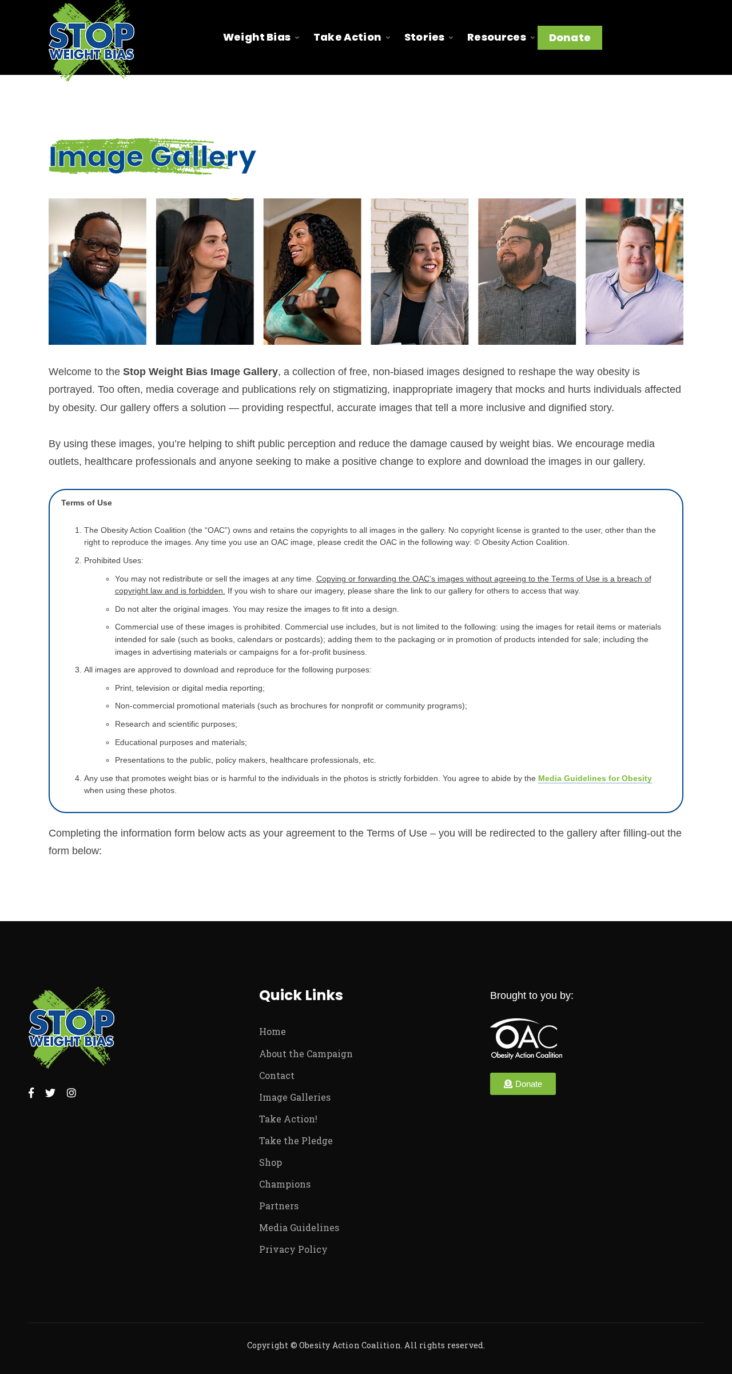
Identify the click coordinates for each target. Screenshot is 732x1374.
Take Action (347, 37)
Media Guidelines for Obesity (595, 778)
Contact (277, 1075)
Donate (570, 37)
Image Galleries (295, 1097)
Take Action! (288, 1119)
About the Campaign (306, 1054)
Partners (279, 1206)
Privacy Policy (293, 1249)
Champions (285, 1184)
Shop (270, 1162)
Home (272, 1031)
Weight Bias (257, 37)
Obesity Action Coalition (350, 1345)
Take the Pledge (296, 1140)
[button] (523, 1084)
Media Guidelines (299, 1227)
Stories (424, 37)
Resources (496, 37)
